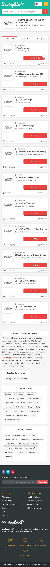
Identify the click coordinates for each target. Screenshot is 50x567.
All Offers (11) (9, 39)
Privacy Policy (7, 500)
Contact (5, 515)
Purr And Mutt (20, 452)
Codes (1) (24, 39)
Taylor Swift (9, 402)
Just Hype (22, 444)
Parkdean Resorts (11, 439)
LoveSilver (33, 444)
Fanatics (8, 394)
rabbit (33, 415)
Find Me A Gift (30, 448)
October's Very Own (12, 420)
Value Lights (33, 452)
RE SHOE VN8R (22, 415)
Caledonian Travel (20, 435)
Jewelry (24, 378)
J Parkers (18, 448)
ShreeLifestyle (33, 411)
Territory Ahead (34, 398)
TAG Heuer (21, 402)
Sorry (38, 407)
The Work (8, 448)
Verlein (22, 398)
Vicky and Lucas (10, 398)
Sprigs (30, 407)
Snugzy (7, 435)
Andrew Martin (10, 444)
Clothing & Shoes (22, 25)
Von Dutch (30, 394)
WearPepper (18, 394)
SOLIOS (7, 411)
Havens (33, 435)
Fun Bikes (8, 452)
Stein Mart (8, 407)
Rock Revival (9, 415)
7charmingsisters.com (10, 357)
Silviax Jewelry (19, 411)
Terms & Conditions (9, 504)
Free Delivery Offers (34, 500)
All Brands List (32, 504)
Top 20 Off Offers (33, 497)
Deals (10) (40, 39)
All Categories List (34, 508)
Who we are (6, 497)
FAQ (3, 512)
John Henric (25, 439)
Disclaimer (6, 508)
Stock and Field (34, 402)
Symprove (8, 456)
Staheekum (20, 407)
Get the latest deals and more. (15, 477)
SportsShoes (38, 439)
